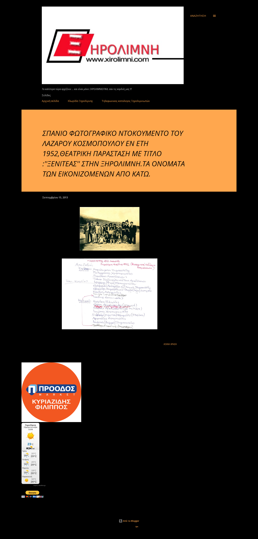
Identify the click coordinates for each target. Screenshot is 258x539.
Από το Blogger (130, 520)
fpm (137, 527)
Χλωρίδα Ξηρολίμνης (80, 101)
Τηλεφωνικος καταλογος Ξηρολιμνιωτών (126, 101)
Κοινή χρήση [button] (170, 344)
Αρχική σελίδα (50, 101)
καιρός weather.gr (39, 485)
